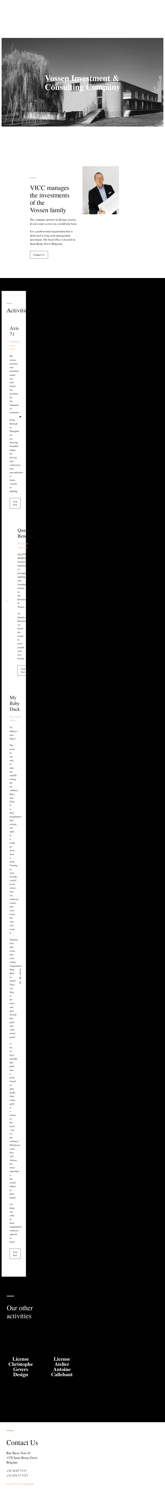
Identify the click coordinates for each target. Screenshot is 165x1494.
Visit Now (15, 503)
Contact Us (39, 254)
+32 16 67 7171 (16, 1471)
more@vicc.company (20, 1483)
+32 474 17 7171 (17, 1475)
